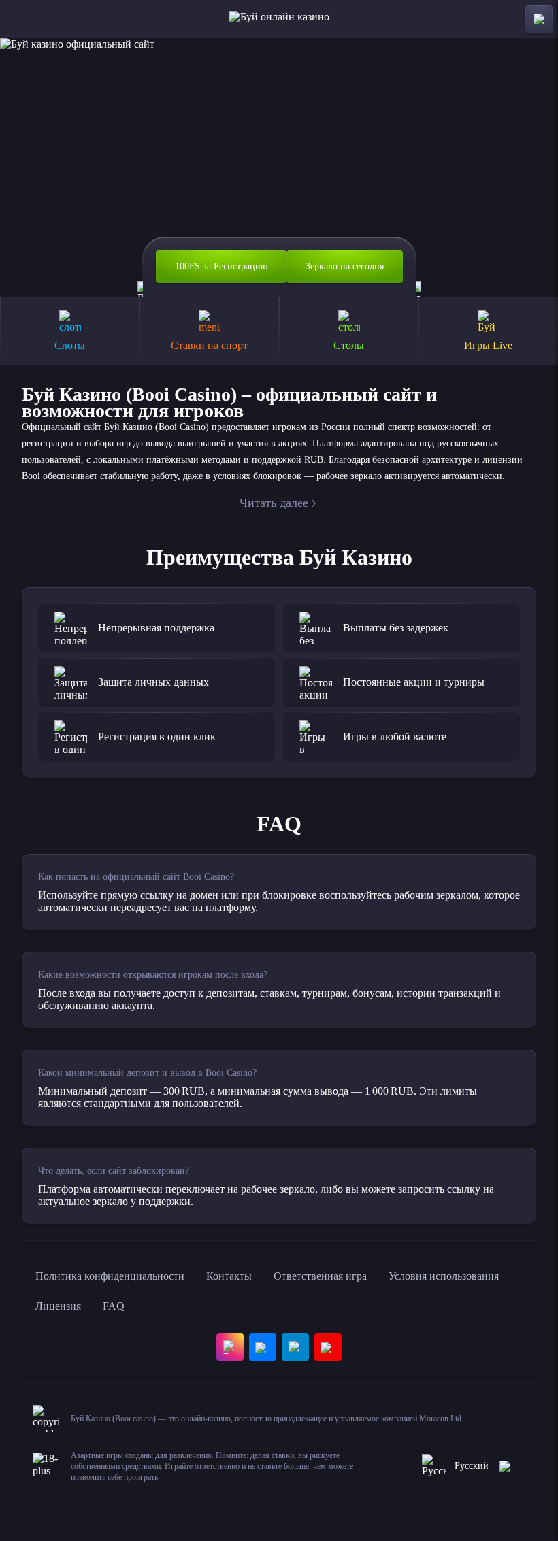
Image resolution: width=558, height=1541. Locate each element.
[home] (279, 19)
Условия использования (444, 1276)
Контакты (229, 1276)
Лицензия (58, 1306)
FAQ (114, 1306)
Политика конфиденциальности (109, 1276)
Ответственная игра (320, 1276)
